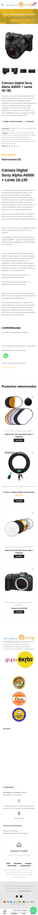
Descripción (9, 154)
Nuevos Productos (8, 130)
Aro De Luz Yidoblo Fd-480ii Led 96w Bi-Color (19, 492)
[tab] (19, 155)
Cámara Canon (7, 135)
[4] (32, 71)
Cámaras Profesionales (10, 137)
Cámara (31, 133)
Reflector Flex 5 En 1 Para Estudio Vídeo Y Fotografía (19, 435)
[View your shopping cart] (33, 4)
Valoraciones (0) (11, 159)
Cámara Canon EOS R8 (19, 608)
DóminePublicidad (25, 891)
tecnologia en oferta (9, 367)
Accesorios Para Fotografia (18, 133)
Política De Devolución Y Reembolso (15, 833)
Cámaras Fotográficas (17, 14)
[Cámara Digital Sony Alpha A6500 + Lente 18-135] (6, 71)
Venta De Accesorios (24, 141)
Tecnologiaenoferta (17, 139)
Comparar (30, 121)
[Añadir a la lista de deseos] (32, 397)
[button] (33, 910)
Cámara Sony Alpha (28, 135)
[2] (14, 71)
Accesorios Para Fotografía (25, 431)
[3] (23, 71)
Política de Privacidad (10, 831)
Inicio (6, 14)
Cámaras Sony (31, 14)
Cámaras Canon (21, 602)
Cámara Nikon (17, 135)
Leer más (19, 440)
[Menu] (4, 4)
